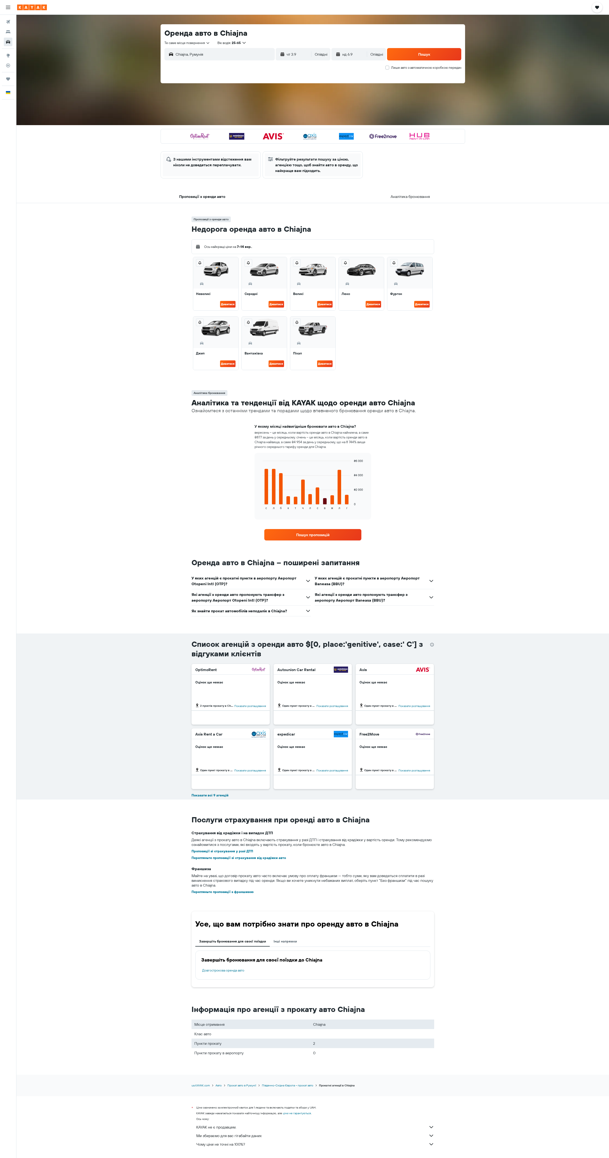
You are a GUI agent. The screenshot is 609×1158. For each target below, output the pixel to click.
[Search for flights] (8, 22)
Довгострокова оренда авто (223, 970)
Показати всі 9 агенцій (210, 795)
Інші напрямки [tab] (285, 941)
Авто (219, 1085)
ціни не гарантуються (297, 1113)
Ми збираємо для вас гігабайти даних (229, 1135)
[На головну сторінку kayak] (32, 7)
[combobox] (187, 42)
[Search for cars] (8, 42)
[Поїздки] (8, 79)
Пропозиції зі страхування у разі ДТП (222, 851)
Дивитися (228, 304)
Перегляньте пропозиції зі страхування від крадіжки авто (239, 858)
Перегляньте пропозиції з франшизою (223, 892)
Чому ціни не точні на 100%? (220, 1144)
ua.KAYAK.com (201, 1085)
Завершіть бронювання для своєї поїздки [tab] (232, 941)
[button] (8, 7)
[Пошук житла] (8, 32)
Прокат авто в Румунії (241, 1085)
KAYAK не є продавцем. (216, 1127)
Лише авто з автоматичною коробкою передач (426, 67)
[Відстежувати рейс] (8, 65)
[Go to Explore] (8, 55)
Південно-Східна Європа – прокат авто (287, 1085)
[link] (312, 534)
